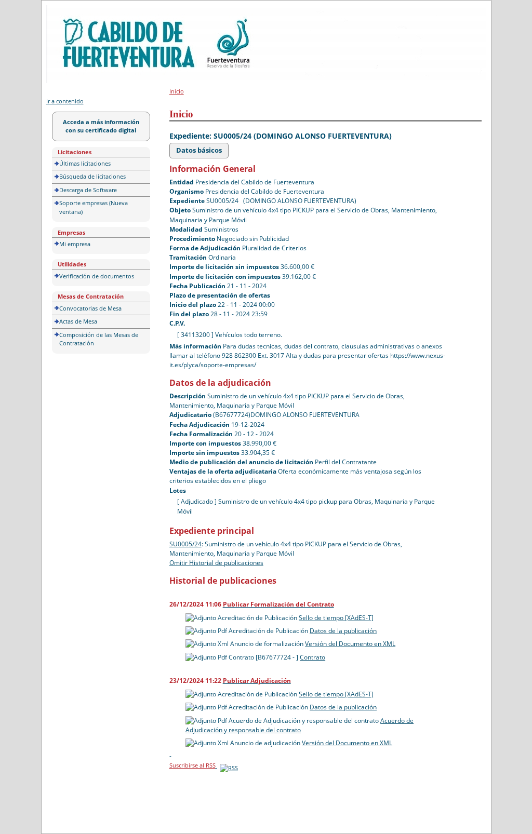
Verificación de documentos (96, 276)
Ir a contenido (65, 101)
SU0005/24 (185, 544)
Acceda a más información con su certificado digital (101, 126)
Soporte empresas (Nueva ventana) (93, 207)
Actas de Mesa (78, 321)
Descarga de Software (88, 190)
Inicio (176, 91)
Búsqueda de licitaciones (92, 176)
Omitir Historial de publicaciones (216, 562)
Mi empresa (74, 244)
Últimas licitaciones (85, 163)
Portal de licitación (78, 11)
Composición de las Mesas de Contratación (98, 339)
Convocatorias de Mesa (90, 308)
